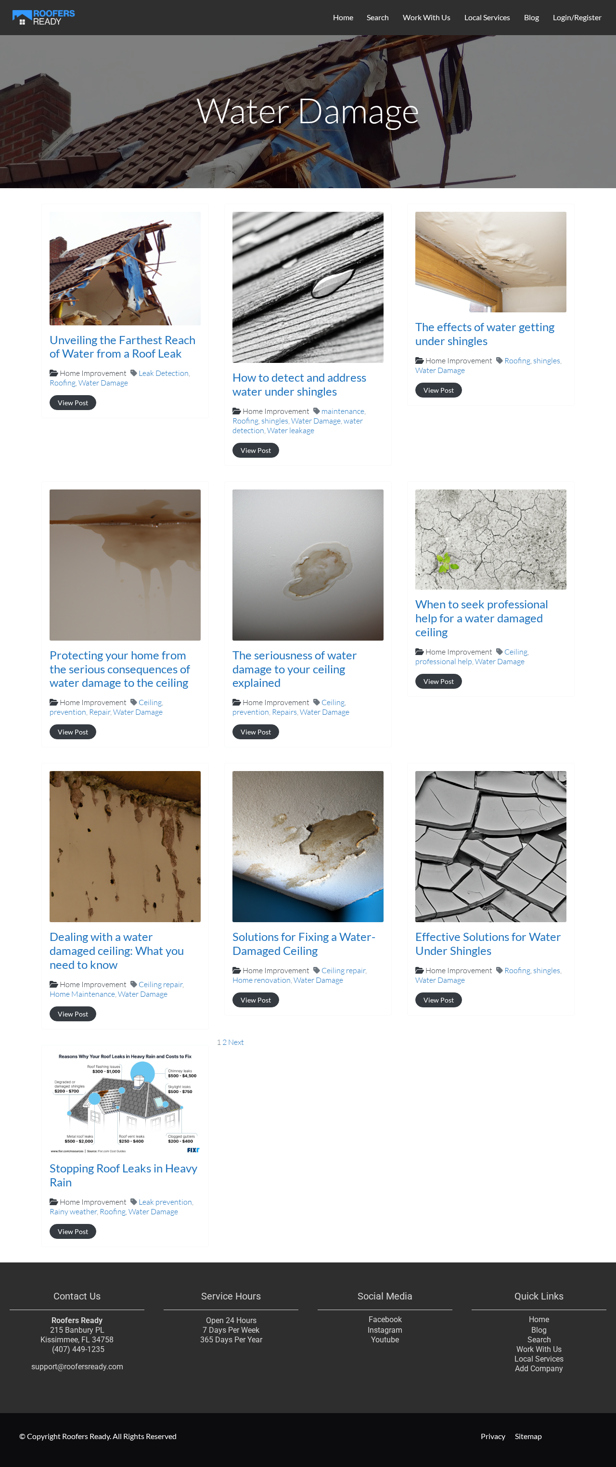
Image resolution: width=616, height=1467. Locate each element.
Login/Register (577, 17)
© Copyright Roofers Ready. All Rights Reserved (98, 1436)
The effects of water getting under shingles (484, 333)
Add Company (539, 1368)
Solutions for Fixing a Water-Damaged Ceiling (303, 943)
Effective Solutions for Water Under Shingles (488, 943)
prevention (68, 712)
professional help (443, 661)
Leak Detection (164, 373)
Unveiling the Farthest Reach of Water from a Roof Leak (122, 346)
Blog (531, 17)
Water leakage (290, 430)
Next (236, 1042)
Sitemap (528, 1436)
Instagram (385, 1330)
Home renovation (261, 980)
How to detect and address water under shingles (299, 384)
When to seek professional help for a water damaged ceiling (481, 618)
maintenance (342, 411)
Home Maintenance (82, 994)
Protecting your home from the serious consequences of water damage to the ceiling (120, 669)
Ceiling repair (160, 984)
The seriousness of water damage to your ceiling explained (294, 669)
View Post (73, 403)
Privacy (493, 1436)
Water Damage (103, 382)
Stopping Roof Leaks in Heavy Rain (123, 1175)
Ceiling (150, 702)
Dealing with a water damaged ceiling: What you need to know (117, 950)
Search (378, 17)
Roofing (63, 382)
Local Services (487, 17)
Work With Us (426, 17)
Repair (99, 712)
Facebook (385, 1319)
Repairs (284, 712)
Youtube (385, 1339)
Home (343, 17)
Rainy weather (73, 1211)
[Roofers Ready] (44, 16)
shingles (274, 420)
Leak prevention (165, 1202)
